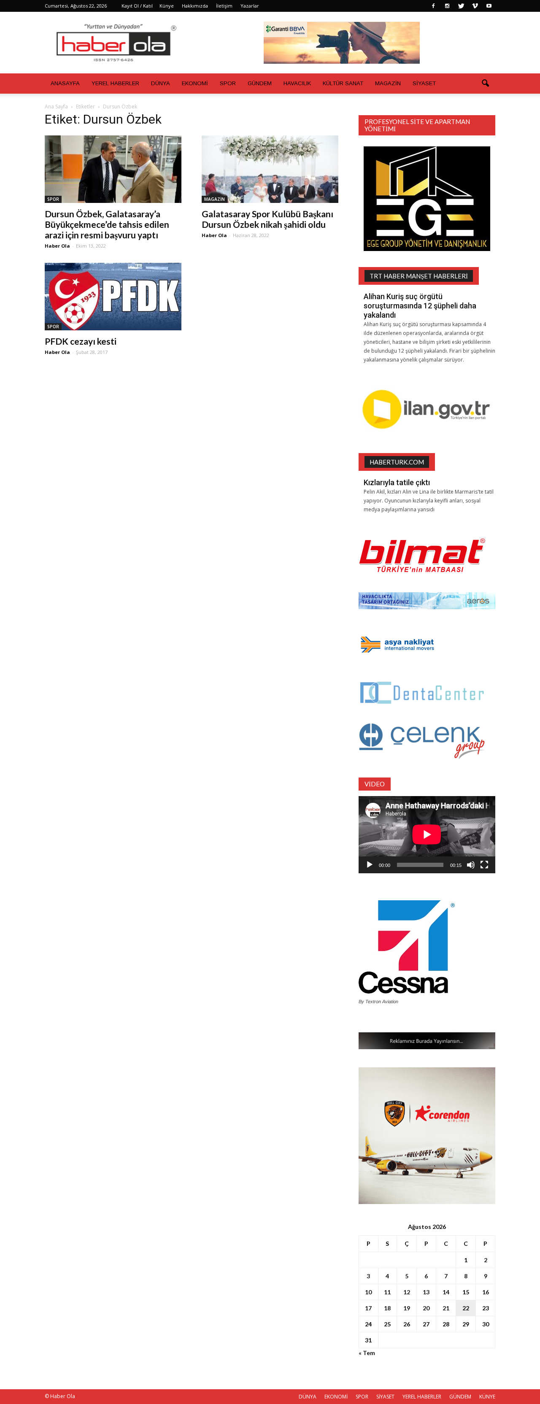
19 (406, 1308)
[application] (427, 834)
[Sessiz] (471, 865)
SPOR (228, 83)
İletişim (224, 6)
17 (368, 1308)
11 (387, 1292)
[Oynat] (369, 865)
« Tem (367, 1352)
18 (387, 1308)
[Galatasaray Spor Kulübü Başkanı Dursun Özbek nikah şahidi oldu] (270, 169)
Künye (166, 6)
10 (368, 1292)
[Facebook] (433, 6)
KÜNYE (487, 1396)
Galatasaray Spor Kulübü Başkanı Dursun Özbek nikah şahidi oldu (267, 219)
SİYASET (424, 83)
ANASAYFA (65, 83)
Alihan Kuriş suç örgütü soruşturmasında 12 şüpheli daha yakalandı (420, 305)
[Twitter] (461, 6)
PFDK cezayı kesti (80, 341)
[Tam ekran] (484, 865)
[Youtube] (489, 6)
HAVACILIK (297, 83)
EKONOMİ (195, 83)
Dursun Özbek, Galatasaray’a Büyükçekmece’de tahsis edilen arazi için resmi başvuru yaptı (107, 224)
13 (426, 1292)
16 (485, 1292)
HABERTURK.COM (397, 462)
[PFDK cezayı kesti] (113, 296)
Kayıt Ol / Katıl (137, 6)
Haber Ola (57, 246)
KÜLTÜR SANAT (343, 83)
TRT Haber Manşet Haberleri (419, 276)
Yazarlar (249, 6)
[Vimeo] (475, 6)
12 (406, 1292)
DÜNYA (160, 83)
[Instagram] (447, 6)
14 (446, 1292)
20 (426, 1308)
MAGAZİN (388, 83)
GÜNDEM (260, 83)
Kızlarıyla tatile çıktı (397, 482)
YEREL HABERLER (115, 83)
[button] (485, 83)
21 (446, 1308)
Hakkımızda (195, 6)
